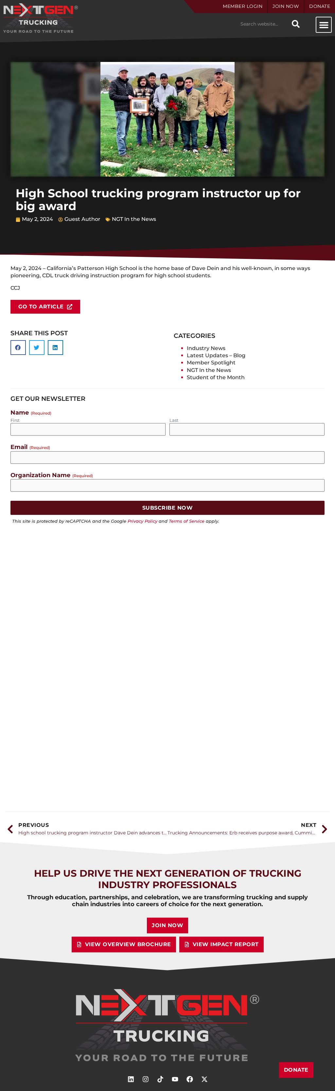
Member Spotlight (211, 363)
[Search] (296, 24)
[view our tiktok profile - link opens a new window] (160, 1079)
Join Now (286, 6)
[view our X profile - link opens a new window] (204, 1079)
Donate (319, 6)
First (15, 420)
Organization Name (51, 475)
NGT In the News (134, 219)
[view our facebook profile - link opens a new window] (189, 1079)
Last (173, 420)
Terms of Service (186, 521)
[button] (324, 25)
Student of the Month (216, 377)
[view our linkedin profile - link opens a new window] (130, 1079)
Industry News (206, 348)
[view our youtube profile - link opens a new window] (175, 1079)
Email (30, 446)
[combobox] (263, 24)
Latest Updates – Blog (216, 355)
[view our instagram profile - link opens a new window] (145, 1079)
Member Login (242, 6)
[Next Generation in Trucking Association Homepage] (167, 1025)
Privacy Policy (142, 521)
